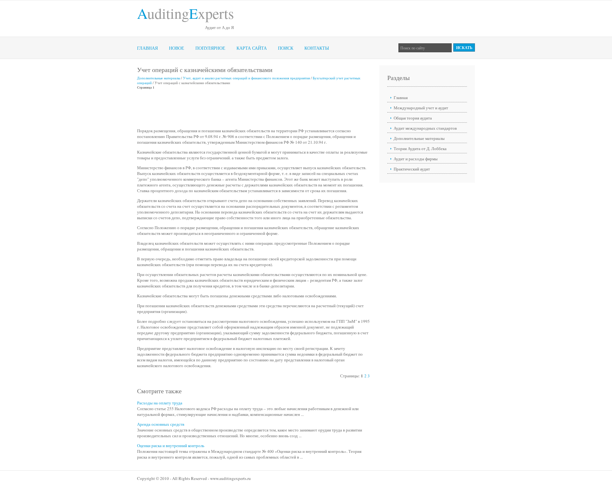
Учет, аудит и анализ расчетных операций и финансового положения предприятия (246, 78)
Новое (176, 48)
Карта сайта (252, 48)
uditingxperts (185, 13)
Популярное (210, 48)
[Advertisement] (253, 108)
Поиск (285, 48)
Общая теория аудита (413, 118)
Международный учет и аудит (421, 108)
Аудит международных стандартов (425, 128)
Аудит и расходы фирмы (416, 159)
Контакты (316, 48)
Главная (147, 48)
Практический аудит (412, 169)
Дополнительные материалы (158, 78)
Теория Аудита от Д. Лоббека (420, 148)
